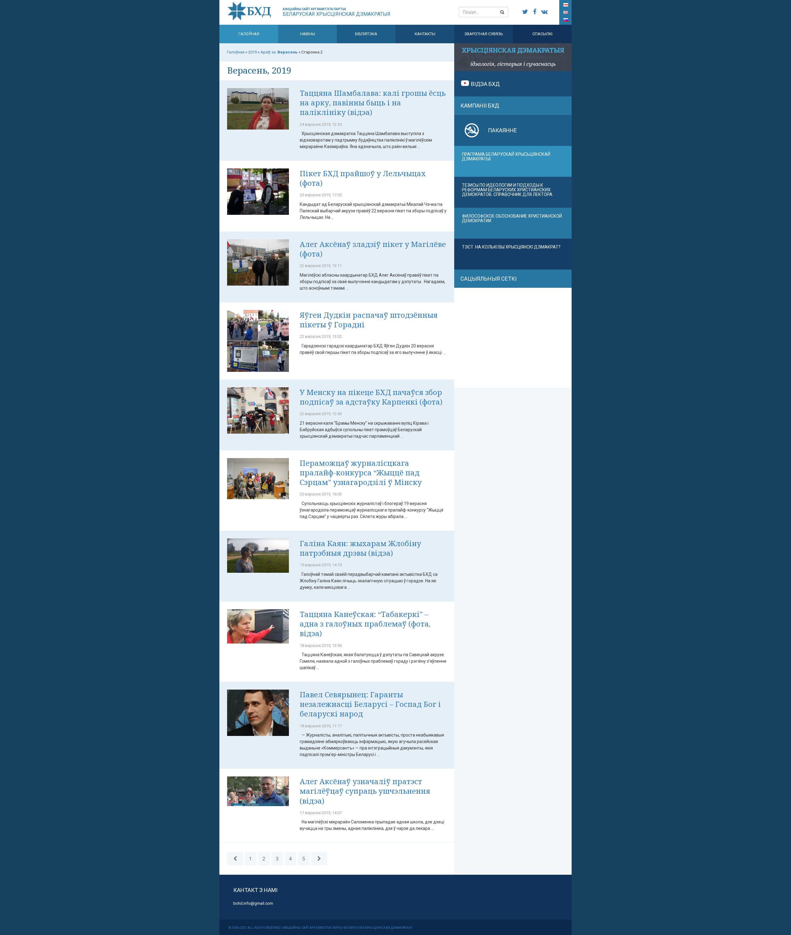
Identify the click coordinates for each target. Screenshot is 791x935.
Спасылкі (542, 34)
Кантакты (425, 34)
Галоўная (249, 34)
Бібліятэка (366, 34)
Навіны (307, 34)
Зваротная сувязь (483, 34)
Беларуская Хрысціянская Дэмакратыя (337, 12)
